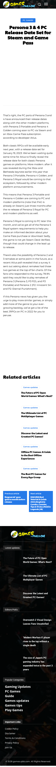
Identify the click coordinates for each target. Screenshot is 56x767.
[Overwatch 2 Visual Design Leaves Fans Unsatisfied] (13, 622)
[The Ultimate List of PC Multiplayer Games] (10, 412)
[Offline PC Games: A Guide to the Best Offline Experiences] (10, 452)
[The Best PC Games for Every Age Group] (10, 473)
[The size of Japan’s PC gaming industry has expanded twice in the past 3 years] (13, 660)
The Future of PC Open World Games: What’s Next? (36, 394)
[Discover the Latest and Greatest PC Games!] (10, 432)
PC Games (28, 20)
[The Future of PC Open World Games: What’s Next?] (10, 391)
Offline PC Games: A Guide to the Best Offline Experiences (36, 455)
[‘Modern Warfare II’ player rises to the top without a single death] (13, 640)
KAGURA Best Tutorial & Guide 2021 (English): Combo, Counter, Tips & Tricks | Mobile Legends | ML (40, 503)
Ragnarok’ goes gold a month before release (15, 499)
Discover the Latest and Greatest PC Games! (34, 435)
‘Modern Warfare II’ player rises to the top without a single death (36, 641)
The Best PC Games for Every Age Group (33, 475)
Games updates (30, 387)
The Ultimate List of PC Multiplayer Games (34, 414)
